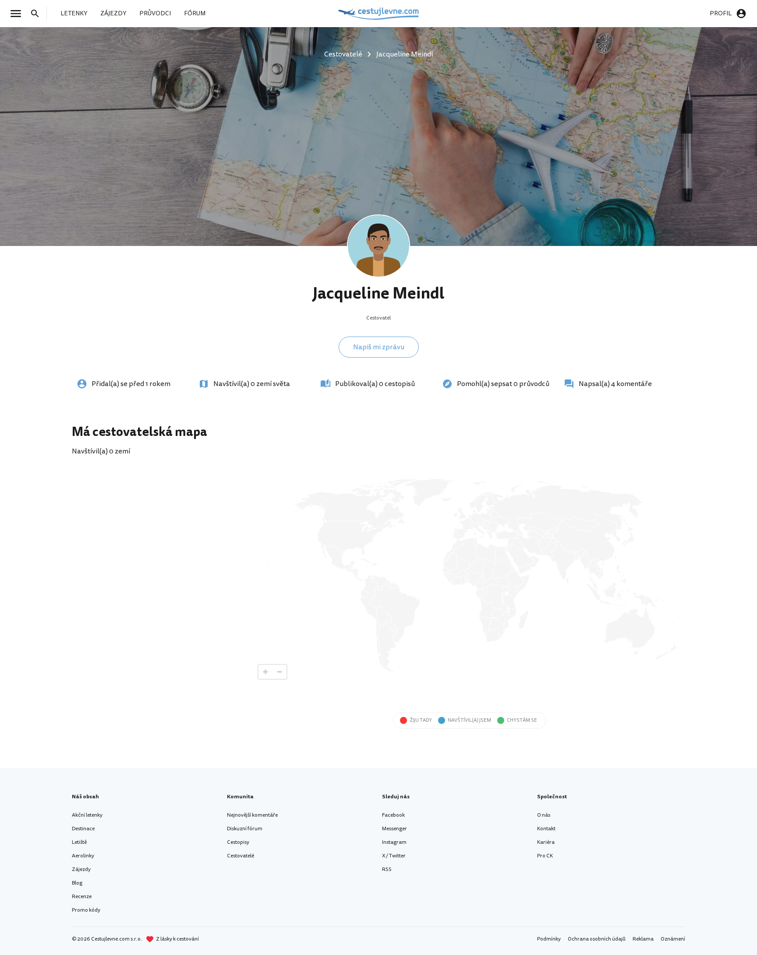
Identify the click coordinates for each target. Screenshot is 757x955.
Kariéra (546, 842)
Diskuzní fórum (244, 828)
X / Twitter (394, 856)
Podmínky (549, 939)
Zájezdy (81, 869)
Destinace (83, 828)
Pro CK (545, 856)
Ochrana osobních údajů (597, 939)
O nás (543, 815)
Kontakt (546, 828)
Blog (77, 883)
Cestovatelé (240, 856)
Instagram (394, 842)
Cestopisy (238, 842)
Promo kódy (86, 910)
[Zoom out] (279, 672)
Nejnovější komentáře (252, 815)
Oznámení (673, 939)
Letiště (79, 842)
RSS (387, 869)
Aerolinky (83, 856)
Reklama (643, 939)
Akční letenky (87, 815)
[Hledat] (37, 13)
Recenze (82, 896)
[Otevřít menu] (18, 13)
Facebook (393, 815)
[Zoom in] (265, 672)
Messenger (394, 828)
